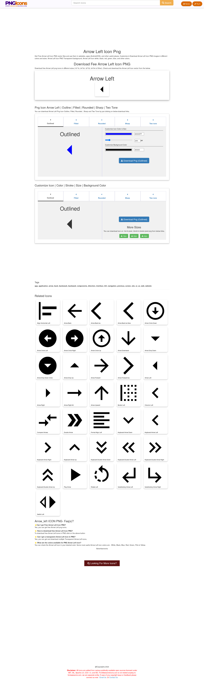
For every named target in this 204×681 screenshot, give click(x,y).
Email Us (103, 677)
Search (167, 2)
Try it (198, 4)
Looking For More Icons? (103, 563)
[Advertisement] (103, 24)
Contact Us (113, 677)
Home (187, 4)
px (142, 140)
